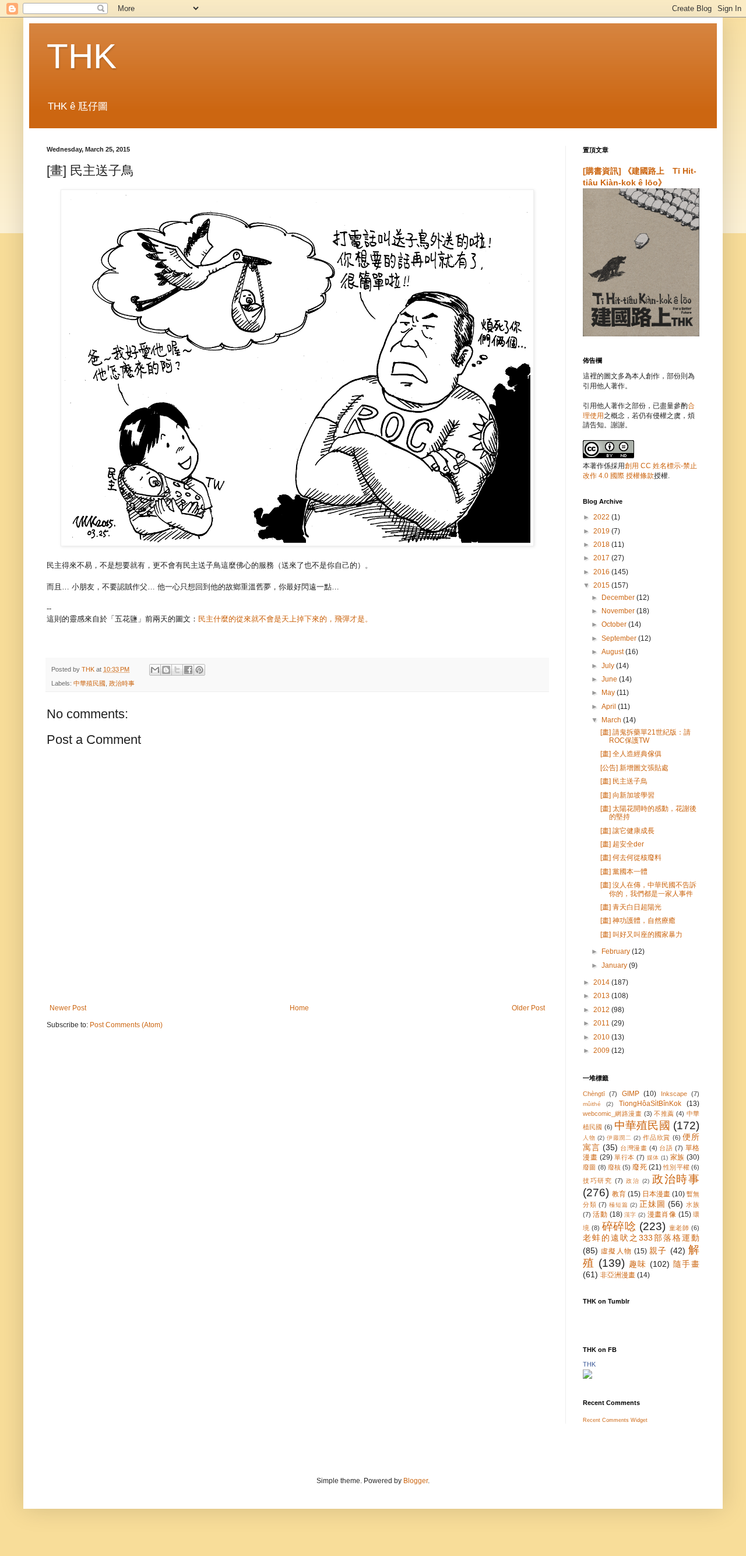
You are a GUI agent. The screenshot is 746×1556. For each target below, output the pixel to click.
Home (299, 1008)
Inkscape (674, 1093)
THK (82, 56)
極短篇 (618, 1205)
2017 (602, 558)
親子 (658, 1250)
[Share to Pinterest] (199, 670)
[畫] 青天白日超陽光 (630, 907)
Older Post (528, 1008)
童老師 (679, 1227)
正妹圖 (652, 1204)
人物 (589, 1137)
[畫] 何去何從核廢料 (630, 857)
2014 (602, 982)
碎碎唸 (619, 1226)
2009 (602, 1050)
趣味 (638, 1264)
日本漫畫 (656, 1194)
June (610, 679)
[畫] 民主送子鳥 (624, 781)
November (618, 611)
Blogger (415, 1481)
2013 (602, 996)
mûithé (592, 1104)
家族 (677, 1157)
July (608, 666)
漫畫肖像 (662, 1214)
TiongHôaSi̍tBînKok (650, 1104)
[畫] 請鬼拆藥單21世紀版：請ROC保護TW (645, 736)
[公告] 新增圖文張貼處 (634, 768)
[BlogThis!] (166, 670)
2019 (602, 531)
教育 (619, 1194)
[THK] (587, 1376)
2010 (602, 1037)
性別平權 (676, 1167)
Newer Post (68, 1008)
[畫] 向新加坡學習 (627, 795)
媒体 (653, 1157)
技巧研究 (598, 1180)
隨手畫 (686, 1264)
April (609, 707)
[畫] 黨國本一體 (624, 871)
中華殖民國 (89, 683)
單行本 (624, 1157)
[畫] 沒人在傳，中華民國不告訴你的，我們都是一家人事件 (648, 889)
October (614, 624)
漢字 (630, 1214)
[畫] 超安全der (622, 844)
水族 (692, 1204)
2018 (602, 544)
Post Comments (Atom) (126, 1025)
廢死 (639, 1167)
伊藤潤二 (619, 1137)
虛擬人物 (616, 1251)
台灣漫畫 (633, 1147)
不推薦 (664, 1113)
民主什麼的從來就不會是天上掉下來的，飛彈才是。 (285, 618)
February (616, 951)
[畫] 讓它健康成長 (627, 831)
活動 (600, 1214)
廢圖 (589, 1167)
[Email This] (155, 670)
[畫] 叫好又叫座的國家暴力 (641, 934)
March (612, 720)
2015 (602, 585)
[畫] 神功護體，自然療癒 (637, 920)
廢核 (614, 1167)
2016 (602, 572)
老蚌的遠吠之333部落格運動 (641, 1237)
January (615, 965)
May (609, 693)
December (618, 597)
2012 (602, 1010)
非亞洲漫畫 (617, 1275)
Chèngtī (594, 1093)
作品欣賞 (656, 1137)
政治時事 (122, 683)
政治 (632, 1181)
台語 (666, 1147)
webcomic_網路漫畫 (612, 1113)
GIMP (630, 1094)
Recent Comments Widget (615, 1420)
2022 (602, 517)
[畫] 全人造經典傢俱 (630, 754)
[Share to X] (177, 670)
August (613, 652)
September (619, 638)
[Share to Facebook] (188, 670)
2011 (602, 1023)
